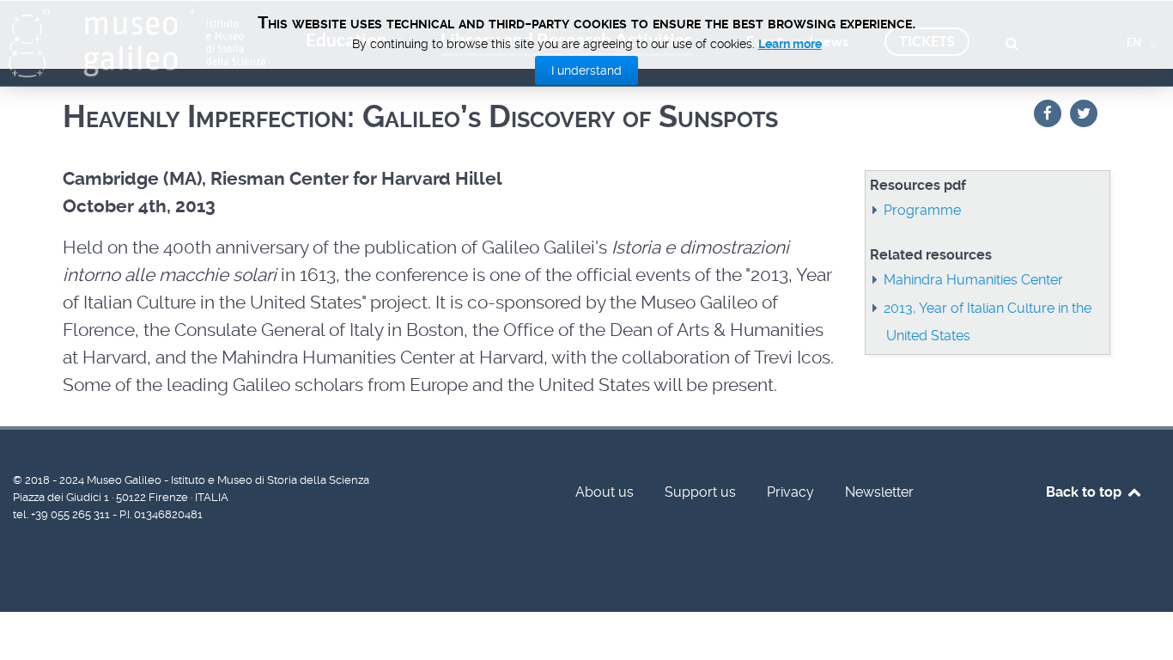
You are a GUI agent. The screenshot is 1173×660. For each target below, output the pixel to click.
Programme (922, 210)
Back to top (1085, 492)
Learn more (790, 44)
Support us (700, 492)
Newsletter (879, 492)
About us (604, 492)
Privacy (790, 492)
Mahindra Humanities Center (973, 280)
